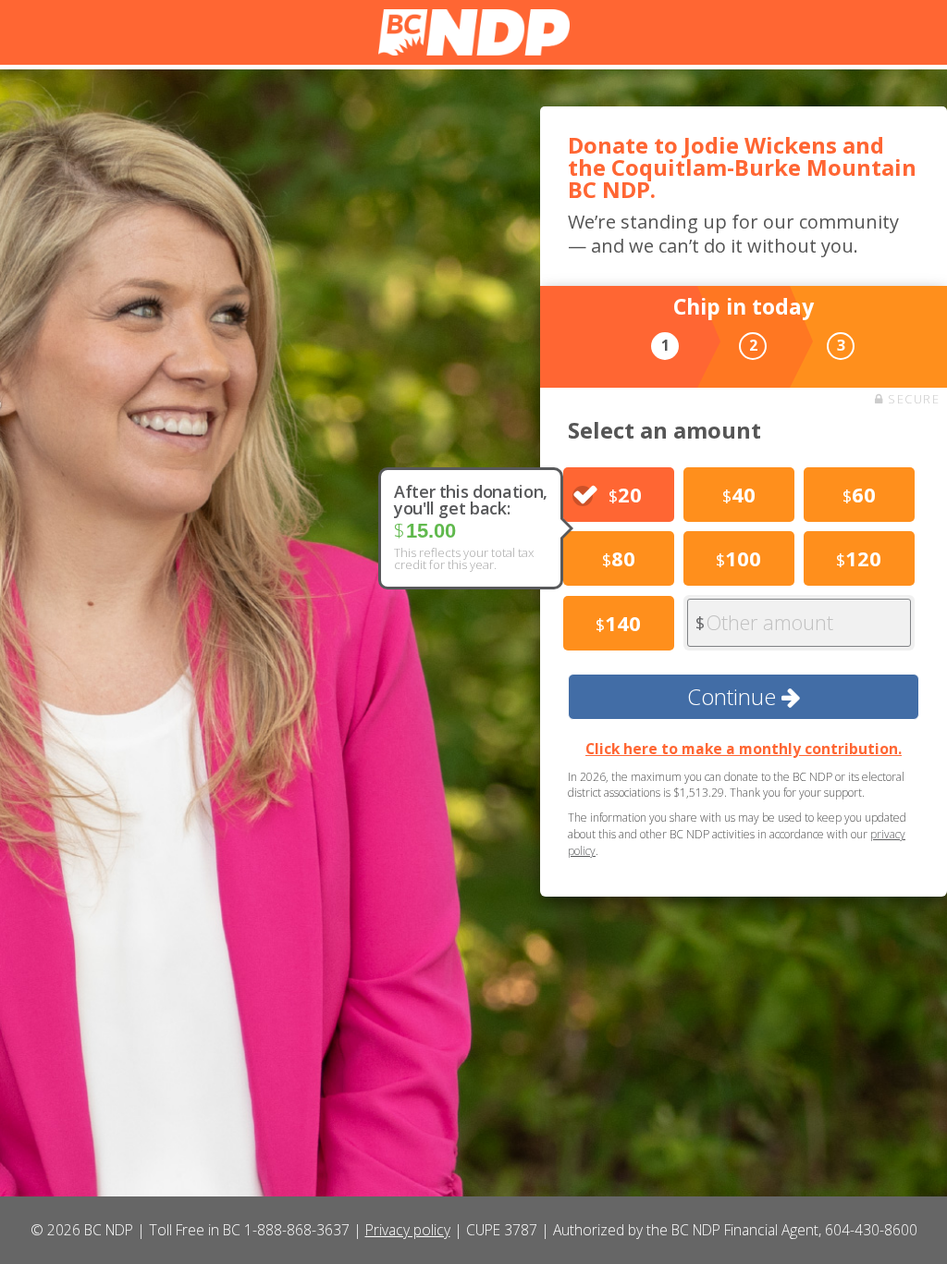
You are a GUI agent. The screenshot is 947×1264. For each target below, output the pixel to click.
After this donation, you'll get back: (470, 499)
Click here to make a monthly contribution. (743, 748)
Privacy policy (407, 1230)
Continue (734, 696)
